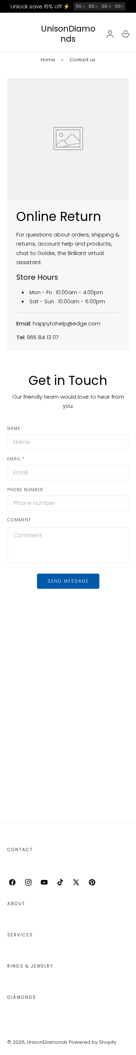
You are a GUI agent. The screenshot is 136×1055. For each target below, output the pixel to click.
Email (16, 459)
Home (48, 59)
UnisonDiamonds (47, 1042)
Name (13, 428)
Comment (19, 520)
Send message (68, 581)
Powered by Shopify (92, 1042)
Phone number (25, 490)
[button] (125, 34)
